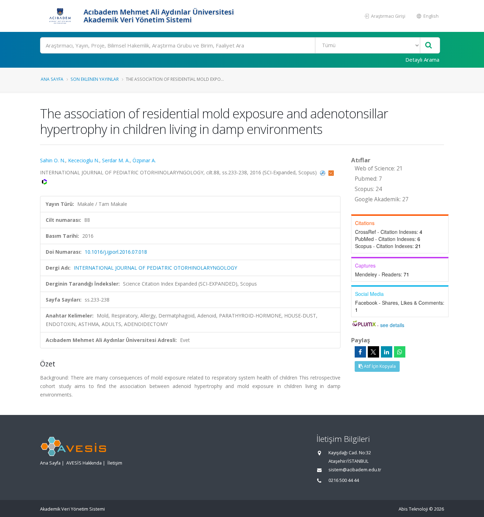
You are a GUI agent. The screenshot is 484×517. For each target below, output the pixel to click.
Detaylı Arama (422, 59)
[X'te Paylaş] (373, 352)
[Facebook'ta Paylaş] (360, 352)
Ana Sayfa (52, 79)
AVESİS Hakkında (84, 463)
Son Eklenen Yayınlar (95, 79)
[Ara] (429, 46)
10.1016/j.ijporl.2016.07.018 (116, 251)
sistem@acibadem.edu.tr (354, 470)
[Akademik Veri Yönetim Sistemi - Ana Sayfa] (61, 16)
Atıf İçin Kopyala (379, 366)
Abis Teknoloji (413, 509)
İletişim (114, 463)
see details (392, 324)
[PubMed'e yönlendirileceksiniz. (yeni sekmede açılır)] (323, 172)
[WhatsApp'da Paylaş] (399, 352)
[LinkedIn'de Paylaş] (386, 352)
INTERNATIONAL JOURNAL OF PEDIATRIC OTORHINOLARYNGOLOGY (155, 267)
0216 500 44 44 (343, 480)
